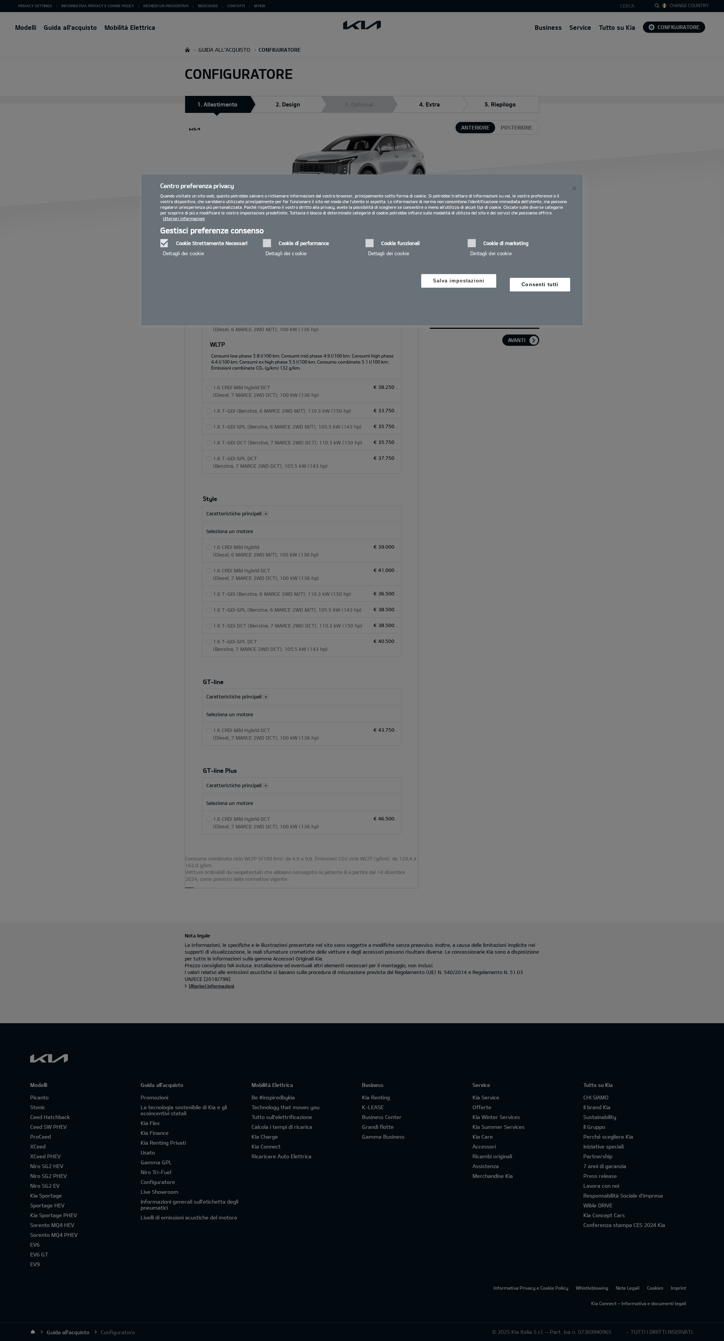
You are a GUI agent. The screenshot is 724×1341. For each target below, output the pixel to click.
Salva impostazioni (459, 281)
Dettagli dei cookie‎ (183, 253)
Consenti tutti (540, 284)
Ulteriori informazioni (184, 218)
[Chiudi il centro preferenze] (574, 188)
